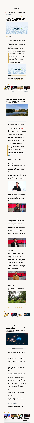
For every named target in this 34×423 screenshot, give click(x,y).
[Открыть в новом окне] (8, 79)
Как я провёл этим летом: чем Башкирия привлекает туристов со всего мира (12, 12)
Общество (10, 14)
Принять (25, 420)
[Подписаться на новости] (21, 79)
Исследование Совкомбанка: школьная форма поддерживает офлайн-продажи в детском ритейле (22, 12)
